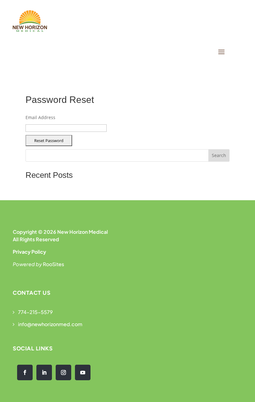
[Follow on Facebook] (25, 372)
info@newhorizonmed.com (50, 324)
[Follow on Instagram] (63, 372)
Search (219, 155)
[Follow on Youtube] (82, 372)
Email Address (40, 117)
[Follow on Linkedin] (44, 372)
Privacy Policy (29, 251)
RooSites (53, 264)
